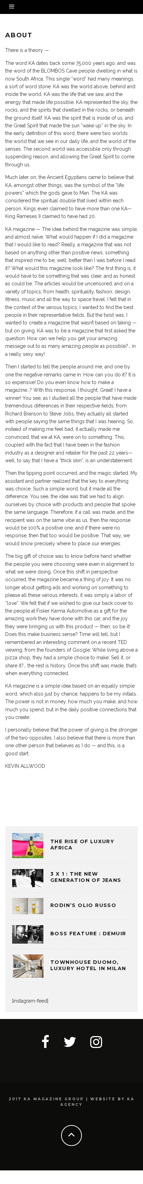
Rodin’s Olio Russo (83, 905)
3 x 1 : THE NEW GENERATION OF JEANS (85, 877)
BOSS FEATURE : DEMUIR (88, 933)
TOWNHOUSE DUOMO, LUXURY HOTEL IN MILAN (88, 965)
